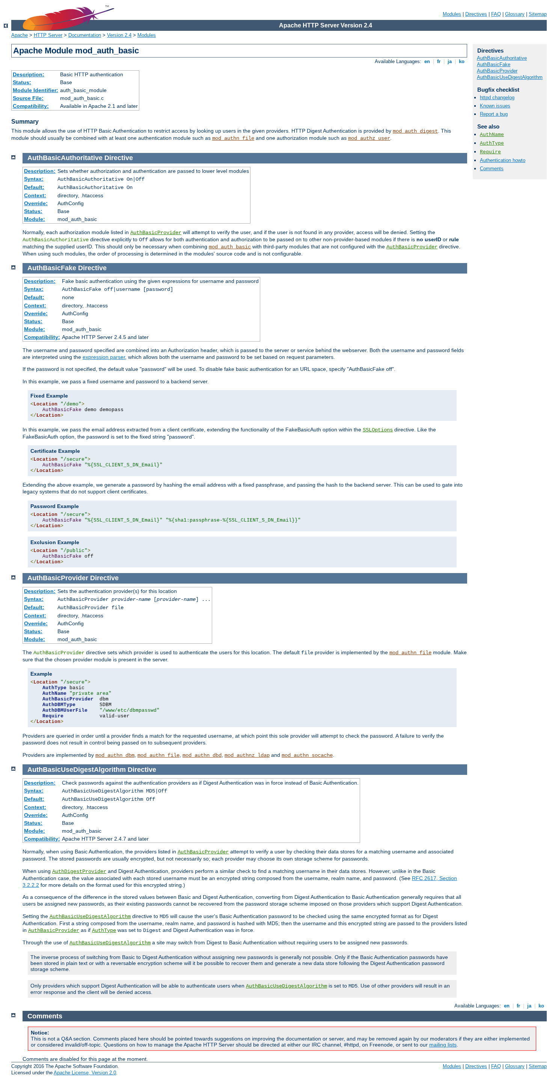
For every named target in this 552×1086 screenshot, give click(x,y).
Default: (34, 187)
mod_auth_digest (415, 131)
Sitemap (538, 14)
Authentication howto (502, 160)
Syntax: (34, 179)
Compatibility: (31, 106)
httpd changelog (497, 97)
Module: (34, 219)
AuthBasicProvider (497, 71)
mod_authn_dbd (202, 755)
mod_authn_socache (307, 755)
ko (461, 61)
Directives (476, 14)
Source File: (28, 98)
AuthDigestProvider (79, 871)
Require (490, 152)
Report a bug (494, 114)
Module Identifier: (35, 90)
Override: (36, 203)
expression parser (104, 357)
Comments (492, 168)
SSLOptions (378, 430)
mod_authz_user (369, 138)
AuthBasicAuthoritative (502, 58)
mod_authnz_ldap (247, 755)
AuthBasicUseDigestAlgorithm (510, 77)
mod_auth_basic (230, 247)
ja (449, 61)
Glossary (515, 14)
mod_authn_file (233, 138)
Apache (19, 35)
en (427, 61)
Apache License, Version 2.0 (85, 1072)
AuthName (492, 135)
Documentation (84, 35)
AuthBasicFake (493, 64)
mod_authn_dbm (114, 755)
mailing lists (443, 1045)
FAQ (496, 14)
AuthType (492, 143)
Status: (22, 82)
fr (439, 61)
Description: (28, 74)
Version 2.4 (119, 35)
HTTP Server (48, 35)
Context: (35, 195)
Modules (452, 14)
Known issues (495, 106)
